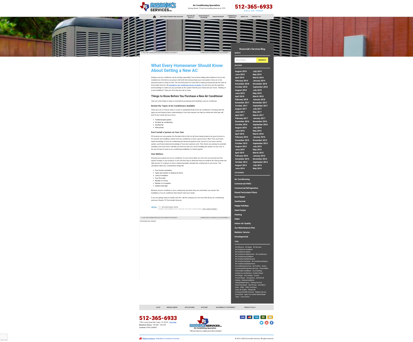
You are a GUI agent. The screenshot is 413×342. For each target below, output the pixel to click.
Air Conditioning (167, 207)
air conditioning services (243, 266)
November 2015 (260, 140)
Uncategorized (241, 236)
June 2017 (240, 112)
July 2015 (257, 146)
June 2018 (240, 93)
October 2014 (241, 162)
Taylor (237, 297)
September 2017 (260, 105)
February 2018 (241, 99)
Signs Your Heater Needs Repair (255, 294)
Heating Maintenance (242, 282)
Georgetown (250, 278)
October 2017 (241, 105)
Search (262, 60)
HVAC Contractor (251, 287)
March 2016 (258, 134)
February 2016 (241, 137)
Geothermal (240, 201)
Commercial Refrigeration (246, 188)
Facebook (272, 323)
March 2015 (258, 152)
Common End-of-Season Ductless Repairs (214, 53)
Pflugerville (252, 290)
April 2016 (239, 134)
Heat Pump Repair (241, 285)
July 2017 (257, 108)
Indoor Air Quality (243, 223)
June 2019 (240, 74)
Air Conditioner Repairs (243, 252)
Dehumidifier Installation (243, 271)
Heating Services (256, 282)
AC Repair (248, 247)
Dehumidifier (264, 268)
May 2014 (257, 168)
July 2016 (257, 127)
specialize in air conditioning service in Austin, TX (186, 85)
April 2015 (239, 152)
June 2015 (240, 149)
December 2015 (242, 140)
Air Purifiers (257, 266)
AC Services (257, 247)
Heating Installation (248, 280)
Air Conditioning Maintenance (245, 259)
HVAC (237, 219)
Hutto (237, 287)
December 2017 (242, 102)
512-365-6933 (254, 7)
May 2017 (257, 112)
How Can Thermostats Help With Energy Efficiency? (160, 53)
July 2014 (257, 165)
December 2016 (242, 121)
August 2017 (241, 108)
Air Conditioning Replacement (245, 264)
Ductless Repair (258, 273)
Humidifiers (262, 285)
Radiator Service (242, 232)
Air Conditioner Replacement (244, 254)
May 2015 (257, 149)
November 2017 (260, 102)
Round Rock (239, 294)
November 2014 (260, 159)
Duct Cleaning (257, 271)
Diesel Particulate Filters (246, 192)
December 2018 (242, 83)
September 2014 (260, 162)
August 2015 (241, 146)
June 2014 (240, 168)
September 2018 (260, 87)
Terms (6, 339)
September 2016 (260, 124)
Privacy (2, 339)
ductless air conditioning (243, 273)
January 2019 (259, 80)
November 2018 (260, 83)
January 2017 (259, 118)
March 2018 (258, 96)
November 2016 (260, 121)
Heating (238, 214)
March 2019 (258, 77)
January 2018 (259, 99)
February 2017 (241, 118)
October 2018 (241, 87)
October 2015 (241, 143)
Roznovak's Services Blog (252, 49)
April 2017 (239, 115)
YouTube (266, 323)
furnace (256, 275)
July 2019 (257, 71)
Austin (176, 207)
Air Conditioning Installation (244, 256)
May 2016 (257, 130)
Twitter (261, 323)
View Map (172, 322)
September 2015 (260, 143)
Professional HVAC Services (244, 292)
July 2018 (257, 90)
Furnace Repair (240, 278)
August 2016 (241, 127)
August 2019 (241, 71)
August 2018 (241, 90)
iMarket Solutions (149, 338)
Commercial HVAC (243, 183)
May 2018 (257, 93)
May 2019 (257, 74)
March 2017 (258, 115)
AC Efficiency (239, 247)
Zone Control (245, 297)
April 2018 (239, 96)
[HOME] (154, 16)
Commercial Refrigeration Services (246, 268)
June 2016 (240, 130)
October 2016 (241, 124)
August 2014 (241, 165)
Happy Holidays (242, 205)
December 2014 (242, 159)
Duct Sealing (248, 275)
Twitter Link (154, 207)
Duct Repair (240, 197)
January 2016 (259, 137)
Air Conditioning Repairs (260, 261)
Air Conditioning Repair (242, 261)
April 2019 (239, 77)
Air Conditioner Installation (244, 249)
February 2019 (241, 80)
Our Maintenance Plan (245, 227)
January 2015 (259, 155)
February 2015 (241, 155)
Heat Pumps (240, 210)
